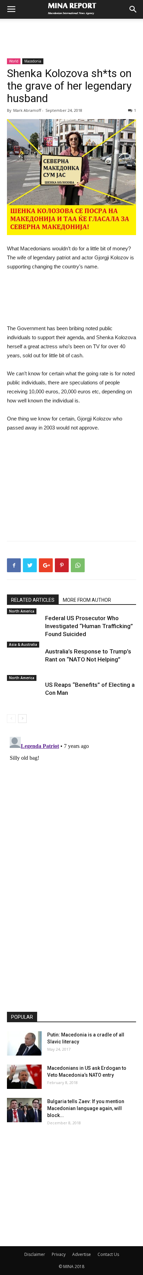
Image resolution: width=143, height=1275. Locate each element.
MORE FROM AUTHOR (87, 600)
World (13, 61)
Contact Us (108, 1254)
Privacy (59, 1254)
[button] (133, 9)
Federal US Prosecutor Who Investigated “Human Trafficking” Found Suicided (89, 626)
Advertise (81, 1254)
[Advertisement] (71, 31)
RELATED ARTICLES (32, 600)
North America (21, 611)
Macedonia (32, 61)
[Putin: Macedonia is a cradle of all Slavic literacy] (24, 1043)
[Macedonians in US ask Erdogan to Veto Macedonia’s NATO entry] (24, 1077)
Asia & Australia (23, 644)
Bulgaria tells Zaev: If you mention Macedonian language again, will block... (85, 1108)
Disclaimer (34, 1254)
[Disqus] (71, 821)
